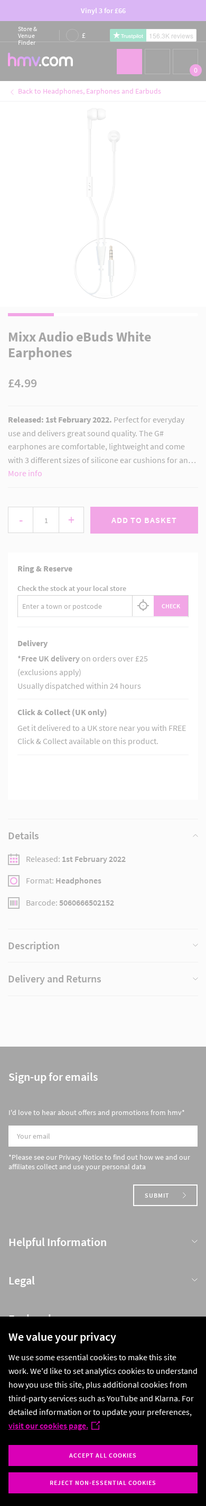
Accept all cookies (103, 1455)
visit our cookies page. (48, 1425)
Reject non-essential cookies (103, 1483)
